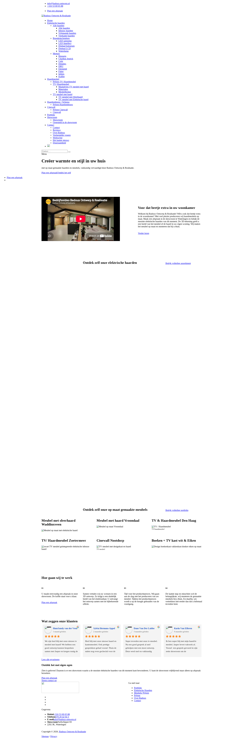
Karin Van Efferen (183, 628)
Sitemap (45, 736)
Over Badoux (140, 698)
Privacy (53, 736)
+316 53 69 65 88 (55, 6)
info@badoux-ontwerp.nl (58, 3)
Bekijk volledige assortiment (178, 263)
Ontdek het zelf (64, 172)
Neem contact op (49, 680)
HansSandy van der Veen (65, 628)
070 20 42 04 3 (62, 717)
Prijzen (137, 695)
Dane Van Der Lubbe (144, 628)
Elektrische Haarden (143, 690)
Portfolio (138, 688)
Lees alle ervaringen (50, 659)
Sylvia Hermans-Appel (104, 628)
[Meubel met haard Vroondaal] (122, 526)
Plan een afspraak (55, 11)
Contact (137, 700)
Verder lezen (143, 233)
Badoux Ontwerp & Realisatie (72, 731)
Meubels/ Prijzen (141, 693)
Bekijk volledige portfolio (176, 510)
